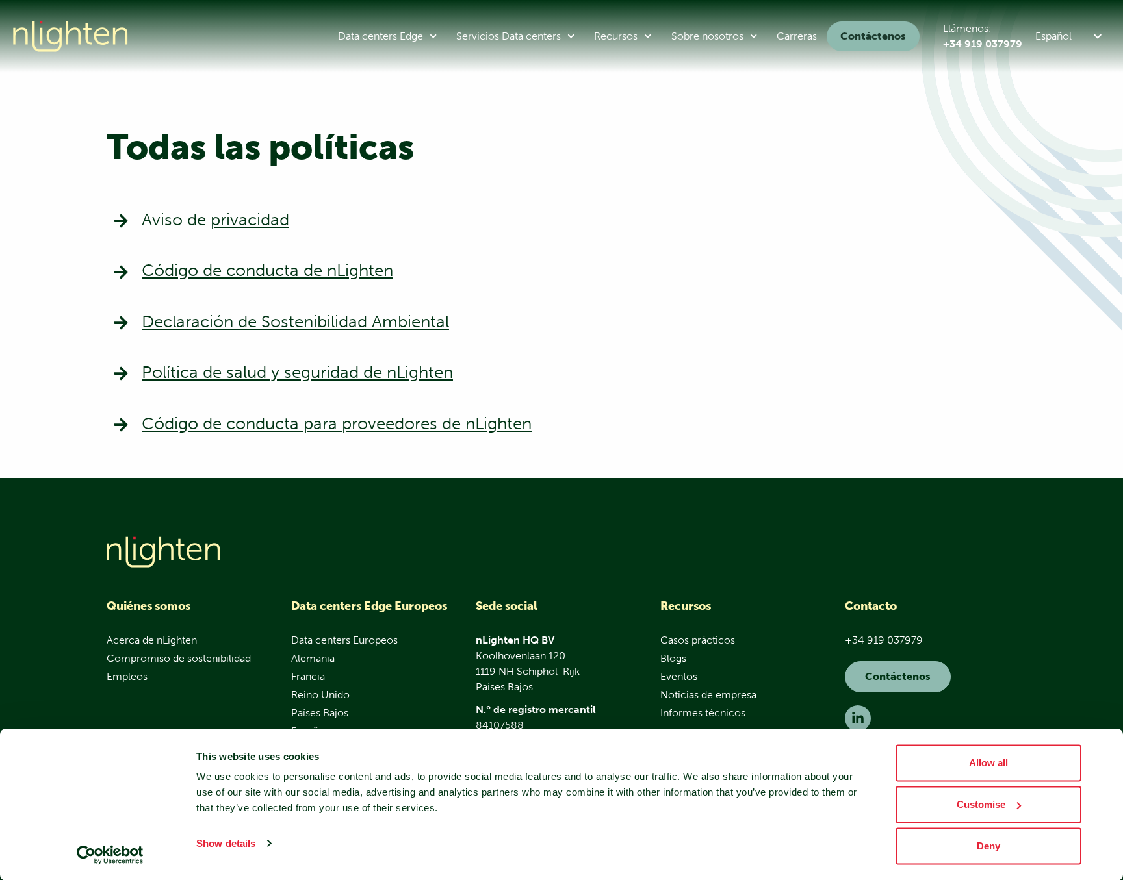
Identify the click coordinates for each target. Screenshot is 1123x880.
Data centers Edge (380, 36)
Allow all (988, 762)
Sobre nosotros (707, 36)
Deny (988, 845)
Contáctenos (873, 36)
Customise (981, 804)
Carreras (797, 36)
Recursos (616, 36)
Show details (225, 843)
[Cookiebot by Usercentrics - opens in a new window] (110, 854)
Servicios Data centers (508, 36)
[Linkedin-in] (858, 718)
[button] (1071, 36)
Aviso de (215, 220)
